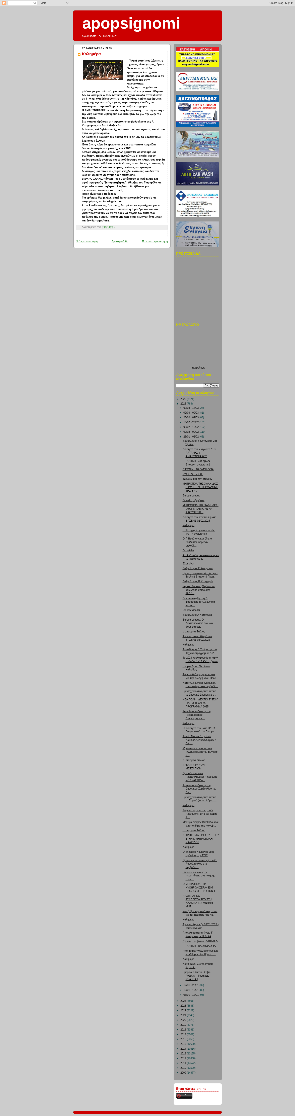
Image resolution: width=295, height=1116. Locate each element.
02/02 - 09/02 (191, 431)
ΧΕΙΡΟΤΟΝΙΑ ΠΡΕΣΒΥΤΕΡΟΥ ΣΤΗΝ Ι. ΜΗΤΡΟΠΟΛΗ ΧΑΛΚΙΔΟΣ (201, 839)
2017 (183, 1034)
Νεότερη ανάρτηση (87, 241)
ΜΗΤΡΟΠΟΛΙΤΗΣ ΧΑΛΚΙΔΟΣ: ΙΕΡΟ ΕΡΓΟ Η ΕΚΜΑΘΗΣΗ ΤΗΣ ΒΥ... (201, 487)
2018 (183, 1029)
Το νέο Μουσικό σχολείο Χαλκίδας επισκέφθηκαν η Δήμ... (199, 740)
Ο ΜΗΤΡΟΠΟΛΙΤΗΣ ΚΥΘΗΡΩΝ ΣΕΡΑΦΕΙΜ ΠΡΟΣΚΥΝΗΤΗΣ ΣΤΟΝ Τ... (200, 888)
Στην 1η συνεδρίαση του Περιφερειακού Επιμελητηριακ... (197, 715)
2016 (183, 1039)
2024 (183, 1001)
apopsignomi (131, 23)
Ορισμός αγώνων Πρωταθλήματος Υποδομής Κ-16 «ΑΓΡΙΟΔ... (200, 777)
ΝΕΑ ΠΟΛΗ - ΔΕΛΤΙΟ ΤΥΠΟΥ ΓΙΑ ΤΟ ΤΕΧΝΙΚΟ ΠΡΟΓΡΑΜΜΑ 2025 (200, 703)
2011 (183, 1063)
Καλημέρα (91, 54)
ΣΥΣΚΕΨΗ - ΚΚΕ (193, 474)
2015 (183, 1044)
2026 (183, 399)
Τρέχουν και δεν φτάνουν (197, 479)
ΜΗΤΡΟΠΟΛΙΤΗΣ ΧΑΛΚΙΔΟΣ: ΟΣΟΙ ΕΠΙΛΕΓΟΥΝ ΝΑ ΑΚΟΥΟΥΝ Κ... (201, 509)
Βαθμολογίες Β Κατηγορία (198, 581)
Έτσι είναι (188, 563)
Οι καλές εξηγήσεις (194, 500)
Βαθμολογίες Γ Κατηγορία (198, 568)
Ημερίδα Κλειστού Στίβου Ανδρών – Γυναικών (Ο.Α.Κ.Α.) (197, 976)
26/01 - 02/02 (191, 436)
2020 (183, 1020)
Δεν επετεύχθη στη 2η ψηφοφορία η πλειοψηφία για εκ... (199, 602)
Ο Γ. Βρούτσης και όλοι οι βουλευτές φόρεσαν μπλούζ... (197, 542)
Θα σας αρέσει (191, 610)
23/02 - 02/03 (191, 417)
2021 (183, 1015)
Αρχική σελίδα (120, 241)
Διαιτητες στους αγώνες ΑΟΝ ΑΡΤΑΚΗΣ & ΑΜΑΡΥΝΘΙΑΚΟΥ (199, 453)
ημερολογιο (198, 367)
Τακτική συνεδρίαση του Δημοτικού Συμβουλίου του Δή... (199, 789)
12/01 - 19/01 (191, 990)
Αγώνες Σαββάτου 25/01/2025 (200, 941)
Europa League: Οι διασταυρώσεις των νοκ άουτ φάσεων (198, 623)
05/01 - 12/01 (191, 994)
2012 (183, 1058)
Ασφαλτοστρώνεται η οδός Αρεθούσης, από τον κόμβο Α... (200, 814)
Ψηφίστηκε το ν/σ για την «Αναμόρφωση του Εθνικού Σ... (200, 752)
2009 (183, 1072)
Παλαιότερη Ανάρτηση (155, 241)
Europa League (191, 495)
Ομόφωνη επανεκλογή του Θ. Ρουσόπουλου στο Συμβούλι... (200, 864)
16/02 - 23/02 (191, 422)
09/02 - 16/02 (191, 427)
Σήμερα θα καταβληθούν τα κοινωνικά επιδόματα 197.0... (199, 590)
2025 (183, 403)
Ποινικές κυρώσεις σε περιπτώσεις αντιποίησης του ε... (199, 876)
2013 (183, 1053)
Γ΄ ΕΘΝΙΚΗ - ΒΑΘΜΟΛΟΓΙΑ (199, 946)
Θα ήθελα (188, 550)
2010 (183, 1068)
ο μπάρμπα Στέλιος (194, 631)
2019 (183, 1024)
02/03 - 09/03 (191, 412)
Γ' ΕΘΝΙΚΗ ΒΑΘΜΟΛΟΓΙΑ (198, 469)
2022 (183, 1010)
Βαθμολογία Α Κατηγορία (197, 615)
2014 (183, 1048)
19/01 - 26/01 (191, 985)
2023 (183, 1005)
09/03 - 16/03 (191, 408)
